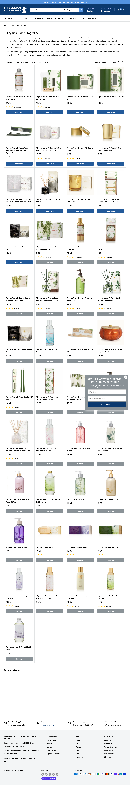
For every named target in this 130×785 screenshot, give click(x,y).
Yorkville (50, 744)
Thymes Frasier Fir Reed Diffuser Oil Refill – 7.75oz (18, 98)
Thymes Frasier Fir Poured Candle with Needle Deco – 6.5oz (48, 248)
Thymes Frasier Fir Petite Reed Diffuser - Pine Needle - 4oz (108, 299)
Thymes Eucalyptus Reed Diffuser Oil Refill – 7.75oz (49, 500)
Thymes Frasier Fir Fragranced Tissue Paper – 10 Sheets (47, 398)
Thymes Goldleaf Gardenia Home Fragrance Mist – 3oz (48, 597)
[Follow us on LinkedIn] (57, 774)
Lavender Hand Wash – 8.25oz (16, 547)
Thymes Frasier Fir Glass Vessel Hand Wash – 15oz (80, 299)
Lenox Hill (50, 747)
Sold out (50, 262)
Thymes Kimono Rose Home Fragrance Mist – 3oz (46, 449)
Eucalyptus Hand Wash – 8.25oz (78, 499)
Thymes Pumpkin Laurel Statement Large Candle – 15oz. (110, 350)
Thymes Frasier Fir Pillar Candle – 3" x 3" (80, 98)
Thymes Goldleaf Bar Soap (45, 547)
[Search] (81, 10)
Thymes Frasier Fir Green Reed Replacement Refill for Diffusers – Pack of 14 (18, 150)
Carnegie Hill (51, 740)
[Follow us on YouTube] (53, 774)
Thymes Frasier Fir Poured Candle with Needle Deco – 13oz (79, 398)
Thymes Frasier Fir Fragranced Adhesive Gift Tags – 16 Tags (108, 200)
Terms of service (110, 747)
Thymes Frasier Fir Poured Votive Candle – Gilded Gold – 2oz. (109, 149)
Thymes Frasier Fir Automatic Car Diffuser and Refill (48, 98)
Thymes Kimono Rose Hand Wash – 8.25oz (79, 449)
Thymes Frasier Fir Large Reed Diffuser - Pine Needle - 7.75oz (47, 299)
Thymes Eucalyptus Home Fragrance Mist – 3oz (110, 597)
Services (90, 18)
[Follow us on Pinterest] (50, 774)
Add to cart (19, 112)
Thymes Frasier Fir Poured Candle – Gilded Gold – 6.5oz (79, 200)
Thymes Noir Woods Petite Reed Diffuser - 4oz (48, 200)
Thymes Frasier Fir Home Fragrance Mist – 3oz (79, 248)
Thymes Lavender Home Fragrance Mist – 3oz (18, 597)
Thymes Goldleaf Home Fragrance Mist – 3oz (79, 597)
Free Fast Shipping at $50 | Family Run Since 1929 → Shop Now (65, 2)
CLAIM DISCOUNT (106, 405)
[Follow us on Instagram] (46, 774)
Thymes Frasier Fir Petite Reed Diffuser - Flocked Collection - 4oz (18, 449)
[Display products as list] (122, 62)
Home (17, 18)
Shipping (107, 757)
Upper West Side (53, 754)
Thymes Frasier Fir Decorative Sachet (108, 248)
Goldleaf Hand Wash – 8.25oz (107, 499)
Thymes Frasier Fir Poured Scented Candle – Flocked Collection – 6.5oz (18, 200)
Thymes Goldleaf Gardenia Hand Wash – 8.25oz (17, 500)
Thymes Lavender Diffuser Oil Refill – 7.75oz (19, 648)
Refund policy (109, 754)
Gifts (26, 18)
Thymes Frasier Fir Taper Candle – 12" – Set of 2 (19, 398)
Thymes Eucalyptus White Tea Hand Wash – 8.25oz (110, 449)
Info (80, 18)
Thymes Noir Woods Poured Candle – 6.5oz (19, 350)
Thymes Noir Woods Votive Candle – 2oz (19, 248)
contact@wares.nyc (48, 725)
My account (105, 11)
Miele (48, 18)
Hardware (70, 18)
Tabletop (37, 18)
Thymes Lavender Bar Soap (77, 547)
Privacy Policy (109, 750)
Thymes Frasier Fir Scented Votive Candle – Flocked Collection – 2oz (48, 149)
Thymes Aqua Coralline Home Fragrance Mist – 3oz (46, 350)
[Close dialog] (125, 377)
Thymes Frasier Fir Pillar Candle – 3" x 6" (110, 98)
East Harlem (51, 750)
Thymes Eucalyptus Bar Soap (107, 547)
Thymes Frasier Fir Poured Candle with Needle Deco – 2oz (18, 299)
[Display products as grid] (119, 62)
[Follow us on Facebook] (42, 774)
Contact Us (108, 744)
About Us (107, 740)
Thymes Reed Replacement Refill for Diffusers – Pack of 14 (80, 350)
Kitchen (58, 18)
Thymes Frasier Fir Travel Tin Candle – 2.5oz (80, 149)
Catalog (7, 18)
